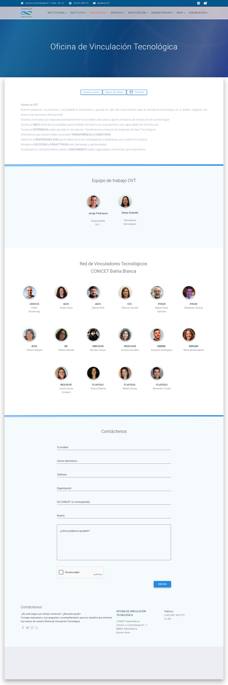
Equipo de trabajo (114, 92)
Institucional (56, 12)
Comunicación (197, 12)
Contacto (139, 92)
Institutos (77, 12)
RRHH (180, 12)
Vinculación (97, 12)
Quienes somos (91, 92)
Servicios (117, 12)
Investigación (137, 12)
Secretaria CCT (103, 3)
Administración (161, 12)
